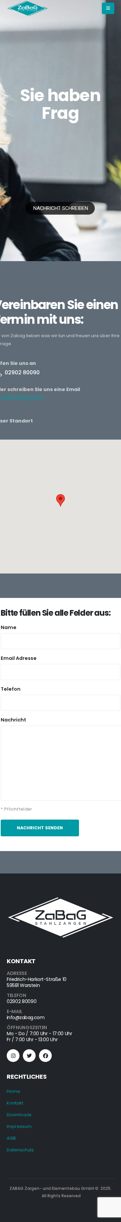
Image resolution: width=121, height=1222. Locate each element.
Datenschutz (20, 1150)
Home (13, 1091)
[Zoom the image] (60, 899)
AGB (11, 1138)
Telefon (11, 689)
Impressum (19, 1126)
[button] (60, 500)
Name (8, 627)
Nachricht (13, 719)
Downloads (19, 1115)
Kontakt (15, 1103)
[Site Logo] (27, 8)
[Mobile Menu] (108, 8)
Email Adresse (19, 658)
